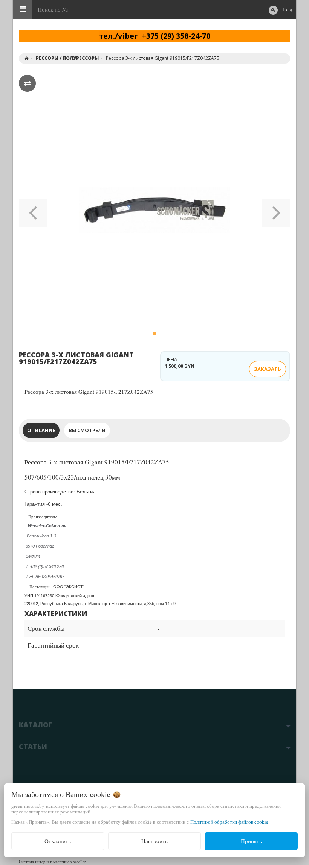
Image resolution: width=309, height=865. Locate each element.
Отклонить (57, 841)
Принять (251, 841)
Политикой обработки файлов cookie (229, 821)
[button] (33, 210)
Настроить (154, 841)
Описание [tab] (41, 430)
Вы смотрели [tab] (87, 430)
